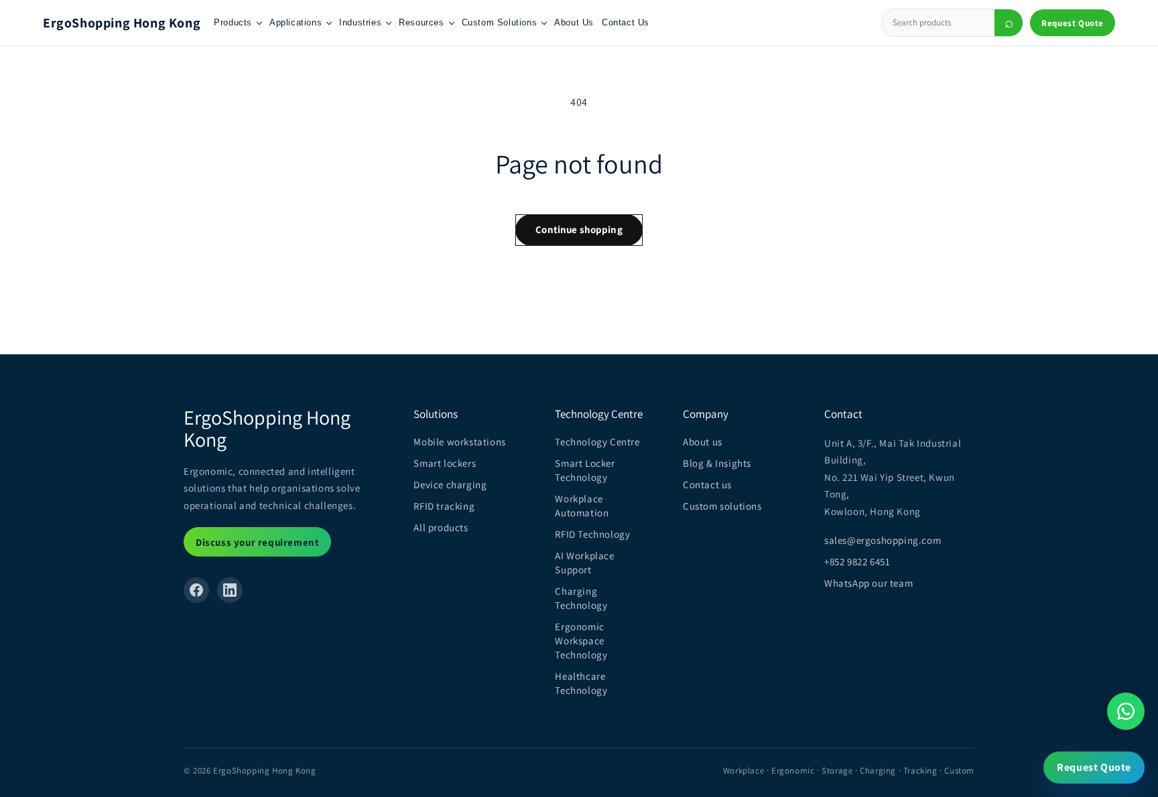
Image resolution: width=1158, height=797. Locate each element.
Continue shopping (579, 229)
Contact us (707, 484)
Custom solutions (722, 506)
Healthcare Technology (581, 683)
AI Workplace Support (584, 562)
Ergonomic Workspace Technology (581, 640)
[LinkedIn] (230, 590)
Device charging (450, 484)
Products (233, 22)
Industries (360, 22)
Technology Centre (597, 441)
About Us (574, 22)
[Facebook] (196, 590)
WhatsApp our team (868, 583)
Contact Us (625, 22)
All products (440, 527)
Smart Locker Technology (585, 470)
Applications (295, 22)
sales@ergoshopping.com (882, 540)
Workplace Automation (581, 505)
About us (702, 441)
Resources (421, 22)
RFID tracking (443, 506)
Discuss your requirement (257, 542)
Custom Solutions (499, 22)
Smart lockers (444, 463)
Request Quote (1072, 23)
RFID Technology (592, 534)
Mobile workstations (459, 441)
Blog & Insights (717, 463)
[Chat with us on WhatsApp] (1126, 711)
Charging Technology (581, 598)
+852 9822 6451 (857, 561)
